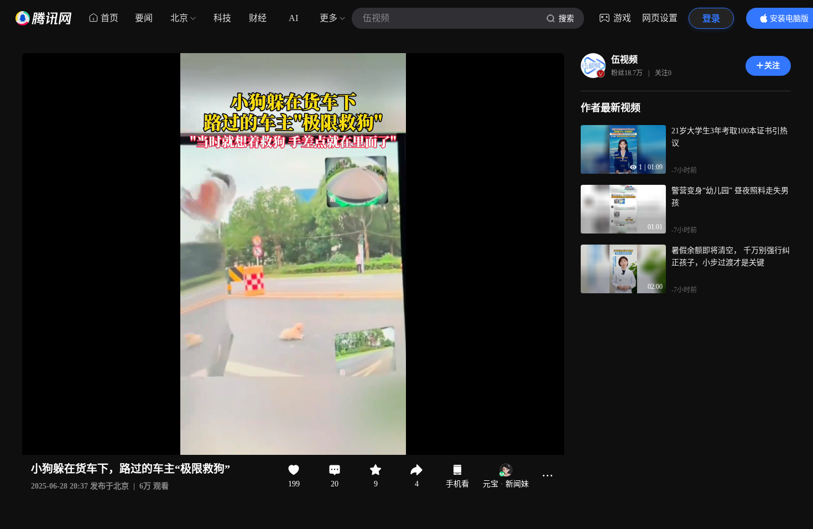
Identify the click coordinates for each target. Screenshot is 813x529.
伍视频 (624, 59)
